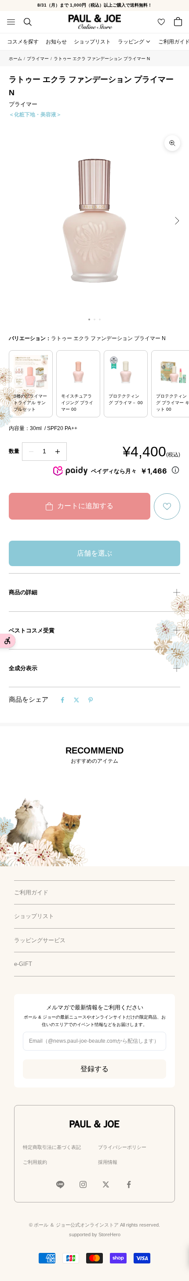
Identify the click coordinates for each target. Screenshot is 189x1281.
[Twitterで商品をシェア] (76, 699)
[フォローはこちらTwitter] (106, 1184)
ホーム (15, 58)
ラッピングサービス (39, 940)
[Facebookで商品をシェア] (62, 699)
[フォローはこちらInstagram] (83, 1184)
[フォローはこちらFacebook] (128, 1184)
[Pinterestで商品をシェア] (90, 699)
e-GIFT (23, 964)
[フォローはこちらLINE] (60, 1184)
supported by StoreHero (94, 1234)
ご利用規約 (35, 1162)
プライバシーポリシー (122, 1147)
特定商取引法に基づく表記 (52, 1147)
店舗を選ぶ (94, 553)
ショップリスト (92, 42)
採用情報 (107, 1162)
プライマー (38, 58)
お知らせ (56, 42)
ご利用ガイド (31, 892)
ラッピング (131, 42)
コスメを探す (23, 42)
